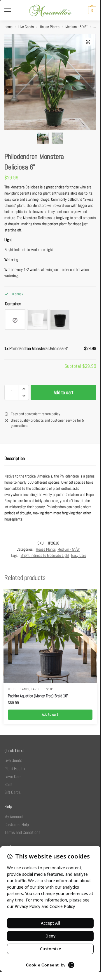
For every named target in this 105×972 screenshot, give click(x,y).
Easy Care (78, 555)
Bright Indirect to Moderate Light (45, 555)
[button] (91, 10)
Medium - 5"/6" (76, 27)
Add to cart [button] (50, 714)
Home (8, 27)
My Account (14, 816)
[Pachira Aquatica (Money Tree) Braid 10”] (50, 636)
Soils (8, 784)
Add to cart (64, 392)
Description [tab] (14, 458)
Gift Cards (12, 792)
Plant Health (14, 768)
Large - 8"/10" (42, 689)
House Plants (50, 27)
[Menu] (13, 10)
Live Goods (26, 27)
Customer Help (16, 824)
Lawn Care (13, 776)
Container (13, 303)
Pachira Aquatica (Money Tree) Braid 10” (38, 695)
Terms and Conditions (22, 832)
